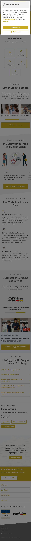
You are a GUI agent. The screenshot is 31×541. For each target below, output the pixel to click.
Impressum (6, 21)
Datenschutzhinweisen (9, 19)
